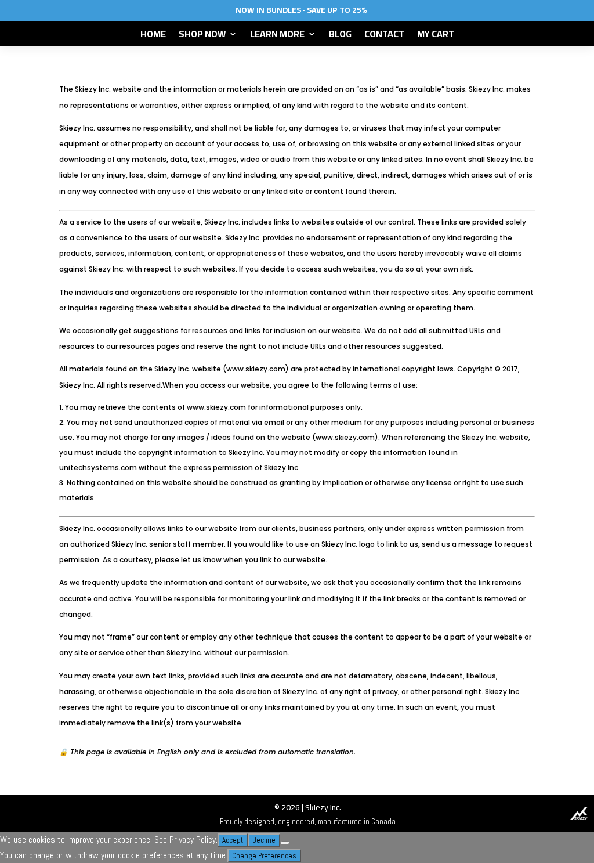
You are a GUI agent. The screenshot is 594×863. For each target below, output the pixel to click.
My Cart (435, 36)
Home (153, 36)
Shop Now (202, 36)
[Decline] (284, 842)
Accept (232, 840)
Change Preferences (264, 856)
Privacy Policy (192, 839)
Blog (340, 36)
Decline (264, 840)
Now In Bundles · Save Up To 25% (301, 9)
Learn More (277, 36)
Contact (384, 36)
